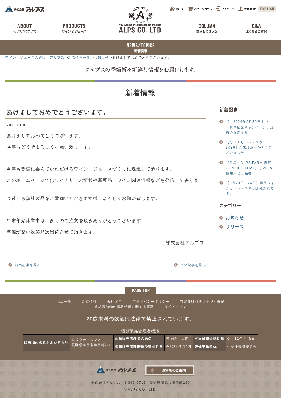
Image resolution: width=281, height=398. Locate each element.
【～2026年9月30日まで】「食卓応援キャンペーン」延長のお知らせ (250, 127)
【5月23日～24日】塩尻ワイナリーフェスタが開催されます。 (250, 188)
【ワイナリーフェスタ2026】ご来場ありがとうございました (249, 147)
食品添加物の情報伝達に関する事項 (124, 307)
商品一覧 (64, 301)
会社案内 (114, 301)
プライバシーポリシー (151, 301)
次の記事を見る (193, 265)
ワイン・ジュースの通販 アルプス (34, 57)
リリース (235, 226)
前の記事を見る (28, 265)
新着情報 (89, 301)
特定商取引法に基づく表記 (202, 301)
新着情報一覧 (79, 57)
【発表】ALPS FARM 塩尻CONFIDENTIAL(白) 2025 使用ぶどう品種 (251, 168)
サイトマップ (175, 307)
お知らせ (101, 57)
